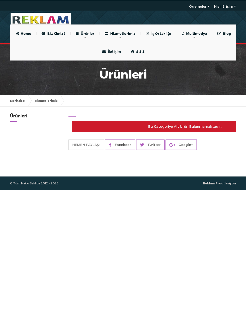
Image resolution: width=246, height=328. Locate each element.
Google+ (185, 145)
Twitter (154, 145)
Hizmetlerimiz (121, 33)
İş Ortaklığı (160, 33)
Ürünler (86, 33)
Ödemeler (198, 6)
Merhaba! (17, 100)
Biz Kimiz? (55, 33)
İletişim (113, 51)
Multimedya (195, 33)
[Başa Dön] (237, 310)
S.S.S (139, 51)
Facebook (122, 145)
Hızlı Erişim (223, 6)
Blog (226, 33)
